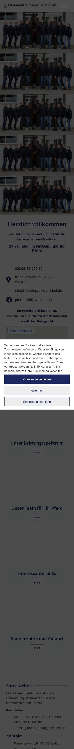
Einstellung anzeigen (37, 401)
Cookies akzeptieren (37, 379)
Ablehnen (37, 390)
